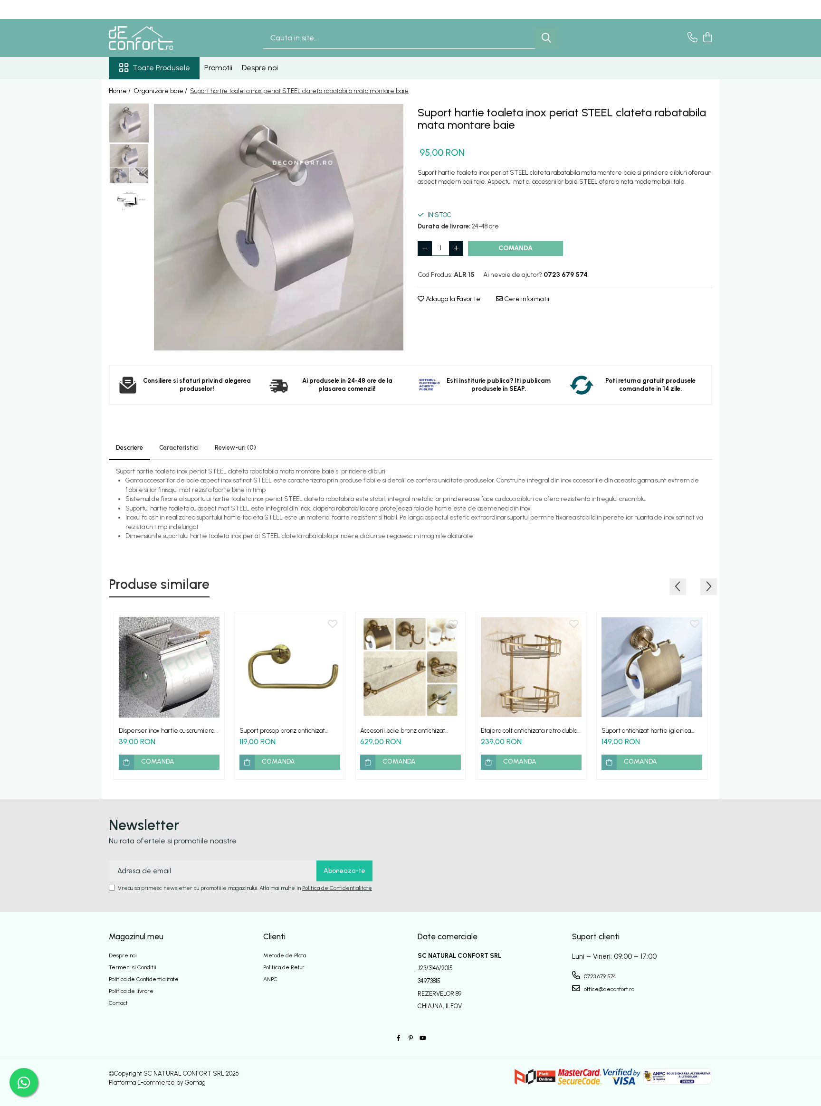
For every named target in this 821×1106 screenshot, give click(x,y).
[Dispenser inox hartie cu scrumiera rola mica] (169, 667)
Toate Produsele (161, 67)
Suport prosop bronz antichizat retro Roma (282, 730)
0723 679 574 (599, 976)
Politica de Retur (284, 967)
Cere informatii (526, 299)
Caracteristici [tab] (179, 447)
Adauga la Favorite (452, 299)
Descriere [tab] (129, 447)
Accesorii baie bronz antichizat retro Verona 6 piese (402, 730)
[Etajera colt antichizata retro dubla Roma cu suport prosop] (531, 667)
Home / (120, 91)
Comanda (515, 248)
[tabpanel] (278, 227)
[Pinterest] (410, 1038)
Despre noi (260, 67)
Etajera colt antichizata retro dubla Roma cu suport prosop (529, 730)
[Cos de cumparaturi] (707, 38)
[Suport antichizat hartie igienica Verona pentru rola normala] (651, 667)
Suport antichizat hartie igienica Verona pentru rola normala (646, 730)
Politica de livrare (131, 991)
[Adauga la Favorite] (212, 624)
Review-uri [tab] (235, 447)
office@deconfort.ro (608, 989)
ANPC (270, 979)
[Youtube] (422, 1038)
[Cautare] (546, 38)
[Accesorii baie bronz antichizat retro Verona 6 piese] (410, 667)
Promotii (218, 67)
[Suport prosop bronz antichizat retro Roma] (289, 667)
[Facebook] (398, 1038)
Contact (118, 1003)
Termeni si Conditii (132, 967)
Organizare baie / (161, 91)
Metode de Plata (284, 955)
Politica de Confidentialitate (337, 888)
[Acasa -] (156, 38)
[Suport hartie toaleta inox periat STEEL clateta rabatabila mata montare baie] (278, 227)
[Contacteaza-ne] (692, 38)
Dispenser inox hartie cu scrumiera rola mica (166, 730)
